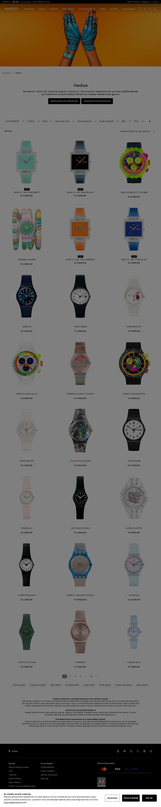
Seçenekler (112, 798)
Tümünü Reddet (130, 798)
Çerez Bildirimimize (12, 802)
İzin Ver (149, 798)
